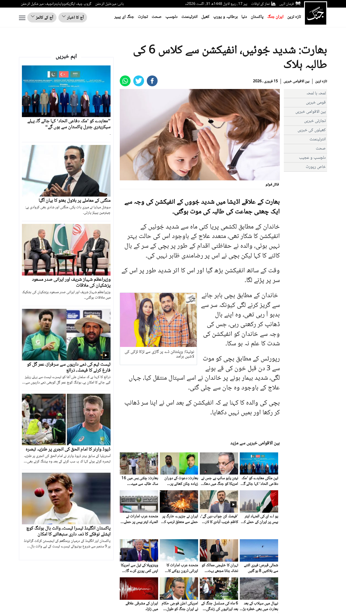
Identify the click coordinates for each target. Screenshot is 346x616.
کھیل (205, 17)
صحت (157, 17)
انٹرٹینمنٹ (189, 17)
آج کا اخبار (75, 17)
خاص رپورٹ (316, 167)
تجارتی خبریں (315, 121)
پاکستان (257, 17)
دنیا (244, 17)
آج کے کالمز (44, 17)
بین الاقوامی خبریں (297, 81)
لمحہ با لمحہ (316, 93)
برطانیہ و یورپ (225, 17)
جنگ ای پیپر (124, 17)
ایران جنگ (275, 17)
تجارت (143, 17)
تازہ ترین (294, 17)
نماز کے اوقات (260, 4)
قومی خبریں (316, 102)
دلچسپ (171, 17)
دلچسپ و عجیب (312, 157)
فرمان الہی (286, 4)
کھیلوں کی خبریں (312, 130)
